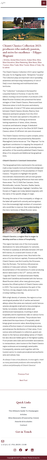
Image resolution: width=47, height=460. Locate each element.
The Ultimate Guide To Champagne (23, 411)
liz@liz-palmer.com (14, 445)
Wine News (32, 62)
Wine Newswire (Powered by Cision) (23, 418)
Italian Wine (31, 60)
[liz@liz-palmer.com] (2, 441)
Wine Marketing (22, 62)
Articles (7, 60)
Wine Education (9, 62)
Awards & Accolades (23, 421)
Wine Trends (24, 65)
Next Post (23, 380)
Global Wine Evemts (18, 60)
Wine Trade (14, 65)
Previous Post (23, 374)
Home (23, 407)
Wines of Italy (35, 65)
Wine (39, 60)
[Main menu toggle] (43, 2)
